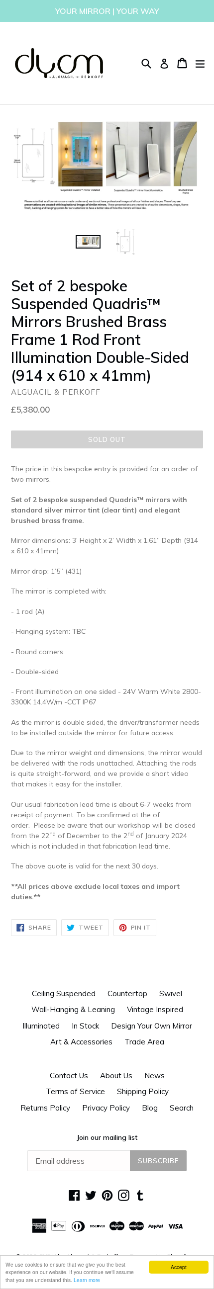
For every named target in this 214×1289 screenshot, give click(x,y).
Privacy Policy (106, 1108)
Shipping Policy (143, 1091)
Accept (179, 1267)
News (154, 1075)
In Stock (85, 1026)
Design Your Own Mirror (151, 1026)
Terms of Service (75, 1091)
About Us (116, 1075)
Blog (150, 1108)
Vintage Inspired (155, 1009)
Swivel (170, 993)
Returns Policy (45, 1108)
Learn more (87, 1280)
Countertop (127, 993)
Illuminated (41, 1026)
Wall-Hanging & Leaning (73, 1009)
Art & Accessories (81, 1041)
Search (182, 1108)
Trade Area (144, 1041)
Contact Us (69, 1075)
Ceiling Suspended (64, 993)
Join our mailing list (107, 1137)
